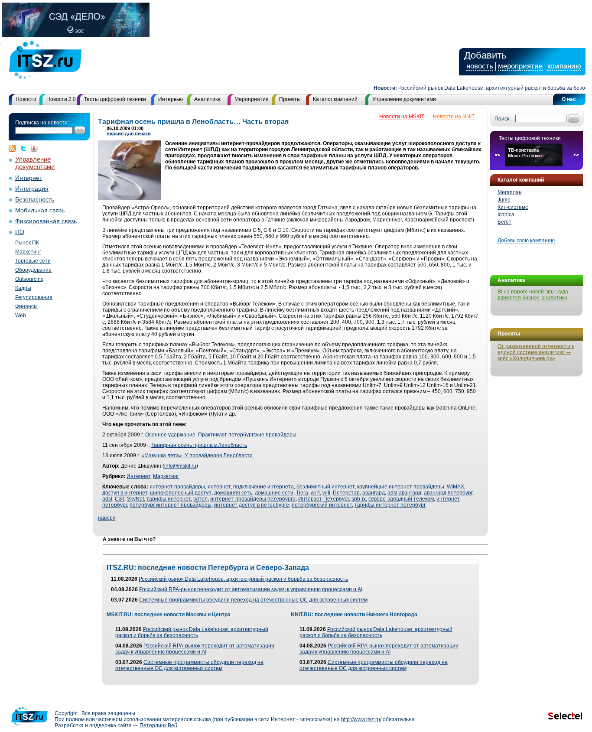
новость (479, 66)
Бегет (504, 222)
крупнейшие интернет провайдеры (400, 487)
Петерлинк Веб (158, 725)
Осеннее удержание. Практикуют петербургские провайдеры (220, 435)
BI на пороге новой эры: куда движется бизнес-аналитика (533, 295)
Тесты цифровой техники (115, 99)
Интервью (170, 99)
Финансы (26, 306)
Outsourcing (29, 279)
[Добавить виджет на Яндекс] (34, 148)
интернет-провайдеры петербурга (253, 499)
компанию (564, 66)
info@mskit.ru (180, 466)
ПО (19, 232)
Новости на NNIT (454, 117)
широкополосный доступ (180, 493)
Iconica (506, 214)
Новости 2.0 (61, 99)
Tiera (302, 493)
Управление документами (404, 99)
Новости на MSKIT (401, 117)
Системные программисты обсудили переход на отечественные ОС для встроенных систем (253, 600)
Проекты (290, 99)
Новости (26, 99)
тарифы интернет (168, 499)
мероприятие (520, 66)
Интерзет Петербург (323, 499)
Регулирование (33, 297)
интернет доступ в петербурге (251, 505)
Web (20, 315)
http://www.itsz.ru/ (361, 719)
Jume (504, 200)
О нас (569, 99)
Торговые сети (33, 261)
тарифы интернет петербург (390, 505)
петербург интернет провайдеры (170, 505)
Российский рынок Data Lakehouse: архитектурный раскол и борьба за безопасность (243, 579)
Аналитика (207, 99)
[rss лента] (14, 148)
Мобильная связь (40, 210)
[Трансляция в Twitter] (25, 148)
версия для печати (129, 133)
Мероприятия (251, 99)
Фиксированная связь (46, 221)
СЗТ (119, 499)
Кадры (23, 288)
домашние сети (274, 493)
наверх (106, 518)
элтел (200, 499)
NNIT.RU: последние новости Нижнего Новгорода (354, 615)
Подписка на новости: (42, 123)
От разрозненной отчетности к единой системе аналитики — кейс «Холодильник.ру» (536, 352)
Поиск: (502, 119)
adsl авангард (404, 493)
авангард (373, 493)
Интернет (28, 178)
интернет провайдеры (177, 487)
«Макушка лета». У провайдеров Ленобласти (197, 455)
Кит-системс (513, 207)
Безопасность (34, 199)
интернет (219, 487)
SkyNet (135, 499)
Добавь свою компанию (526, 240)
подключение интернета (263, 487)
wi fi (315, 493)
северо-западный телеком (401, 499)
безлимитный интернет (325, 487)
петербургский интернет (322, 505)
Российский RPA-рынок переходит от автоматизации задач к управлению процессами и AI (250, 589)
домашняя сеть (233, 493)
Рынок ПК (27, 243)
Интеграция (32, 188)
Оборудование (33, 270)
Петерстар (346, 493)
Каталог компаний (335, 99)
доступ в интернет (124, 493)
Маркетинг (28, 252)
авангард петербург (448, 493)
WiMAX (455, 487)
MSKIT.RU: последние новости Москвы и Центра (169, 615)
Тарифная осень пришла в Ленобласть (199, 445)
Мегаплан (510, 192)
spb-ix (358, 499)
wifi (326, 493)
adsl (107, 499)
